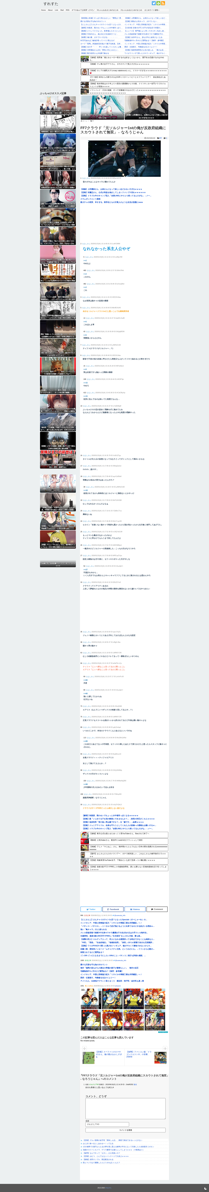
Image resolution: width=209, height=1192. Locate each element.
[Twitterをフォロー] (154, 3)
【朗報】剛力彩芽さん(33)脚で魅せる (94, 53)
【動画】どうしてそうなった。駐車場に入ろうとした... (101, 31)
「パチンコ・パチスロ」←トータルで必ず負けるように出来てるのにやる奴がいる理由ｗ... (117, 926)
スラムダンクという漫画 (90, 199)
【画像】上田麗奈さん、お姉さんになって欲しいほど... (145, 18)
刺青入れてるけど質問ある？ (92, 952)
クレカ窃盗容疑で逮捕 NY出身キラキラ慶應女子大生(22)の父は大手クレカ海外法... (114, 933)
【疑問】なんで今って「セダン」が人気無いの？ (101, 1153)
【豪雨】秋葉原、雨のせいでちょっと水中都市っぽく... (101, 28)
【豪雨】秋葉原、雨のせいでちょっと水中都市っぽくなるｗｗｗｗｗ (110, 815)
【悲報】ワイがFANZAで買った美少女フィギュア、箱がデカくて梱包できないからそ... (115, 946)
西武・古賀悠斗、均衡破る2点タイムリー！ (141, 47)
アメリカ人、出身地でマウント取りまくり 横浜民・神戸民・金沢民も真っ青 (112, 981)
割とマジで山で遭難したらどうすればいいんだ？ (101, 1163)
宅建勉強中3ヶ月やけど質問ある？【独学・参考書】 (144, 40)
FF (160, 138)
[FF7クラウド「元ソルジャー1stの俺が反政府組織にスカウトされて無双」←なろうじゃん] (135, 909)
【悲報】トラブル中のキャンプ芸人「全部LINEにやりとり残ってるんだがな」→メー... (115, 196)
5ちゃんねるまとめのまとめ (107, 10)
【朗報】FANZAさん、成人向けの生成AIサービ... (99, 34)
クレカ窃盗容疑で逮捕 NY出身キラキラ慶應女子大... (144, 34)
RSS (67, 10)
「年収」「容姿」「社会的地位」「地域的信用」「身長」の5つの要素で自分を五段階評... (117, 942)
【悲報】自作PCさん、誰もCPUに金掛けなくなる (143, 37)
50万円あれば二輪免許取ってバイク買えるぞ (97, 40)
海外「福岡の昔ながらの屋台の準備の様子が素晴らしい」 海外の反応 (109, 968)
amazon (118, 986)
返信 (135, 1084)
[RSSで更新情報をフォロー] (163, 3)
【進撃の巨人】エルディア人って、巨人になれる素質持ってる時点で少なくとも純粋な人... (117, 939)
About (50, 10)
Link (56, 10)
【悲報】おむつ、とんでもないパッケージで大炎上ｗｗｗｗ (106, 1156)
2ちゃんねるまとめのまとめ (131, 10)
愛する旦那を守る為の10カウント (93, 21)
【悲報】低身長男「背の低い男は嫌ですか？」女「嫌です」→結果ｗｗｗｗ (113, 822)
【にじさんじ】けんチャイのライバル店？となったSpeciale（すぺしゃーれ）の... (113, 920)
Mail (62, 10)
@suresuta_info (119, 915)
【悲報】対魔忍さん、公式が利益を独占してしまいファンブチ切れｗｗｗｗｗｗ (113, 192)
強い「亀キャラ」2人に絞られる (93, 929)
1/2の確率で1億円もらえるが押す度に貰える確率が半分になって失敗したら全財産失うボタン (118, 1147)
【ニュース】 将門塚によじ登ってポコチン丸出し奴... (144, 31)
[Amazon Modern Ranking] (163, 1032)
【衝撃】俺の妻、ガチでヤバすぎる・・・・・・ (99, 37)
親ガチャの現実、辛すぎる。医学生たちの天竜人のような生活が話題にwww (111, 202)
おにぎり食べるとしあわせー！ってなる (98, 1143)
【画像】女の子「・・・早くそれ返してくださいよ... (101, 47)
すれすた (50, 4)
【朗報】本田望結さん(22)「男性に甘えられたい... (99, 50)
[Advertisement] (102, 223)
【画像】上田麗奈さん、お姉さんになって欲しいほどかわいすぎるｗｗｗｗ (111, 189)
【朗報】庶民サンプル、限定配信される (98, 1159)
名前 (87, 1121)
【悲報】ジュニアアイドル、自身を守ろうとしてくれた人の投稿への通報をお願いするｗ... (119, 825)
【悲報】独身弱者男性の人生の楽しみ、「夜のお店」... (145, 50)
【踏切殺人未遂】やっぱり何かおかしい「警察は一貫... (101, 18)
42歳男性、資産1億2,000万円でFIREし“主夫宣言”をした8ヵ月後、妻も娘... (111, 936)
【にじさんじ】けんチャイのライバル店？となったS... (101, 24)
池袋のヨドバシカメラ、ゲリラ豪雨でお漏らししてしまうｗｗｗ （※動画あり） (113, 1150)
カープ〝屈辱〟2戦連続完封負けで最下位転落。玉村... (101, 44)
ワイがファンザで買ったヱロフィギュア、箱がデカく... (145, 53)
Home (43, 10)
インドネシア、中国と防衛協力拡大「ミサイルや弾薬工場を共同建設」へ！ (111, 923)
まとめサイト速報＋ (152, 10)
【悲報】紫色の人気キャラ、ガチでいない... (141, 21)
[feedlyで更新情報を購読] (158, 3)
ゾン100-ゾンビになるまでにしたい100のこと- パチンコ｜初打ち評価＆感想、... (113, 955)
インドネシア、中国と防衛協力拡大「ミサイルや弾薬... (145, 24)
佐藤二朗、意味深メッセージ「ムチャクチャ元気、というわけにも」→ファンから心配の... (117, 949)
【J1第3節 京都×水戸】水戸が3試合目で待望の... (143, 28)
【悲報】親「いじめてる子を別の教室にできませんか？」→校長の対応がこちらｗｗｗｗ (118, 819)
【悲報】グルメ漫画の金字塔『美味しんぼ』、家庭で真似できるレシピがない (112, 1140)
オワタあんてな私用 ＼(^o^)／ (83, 10)
